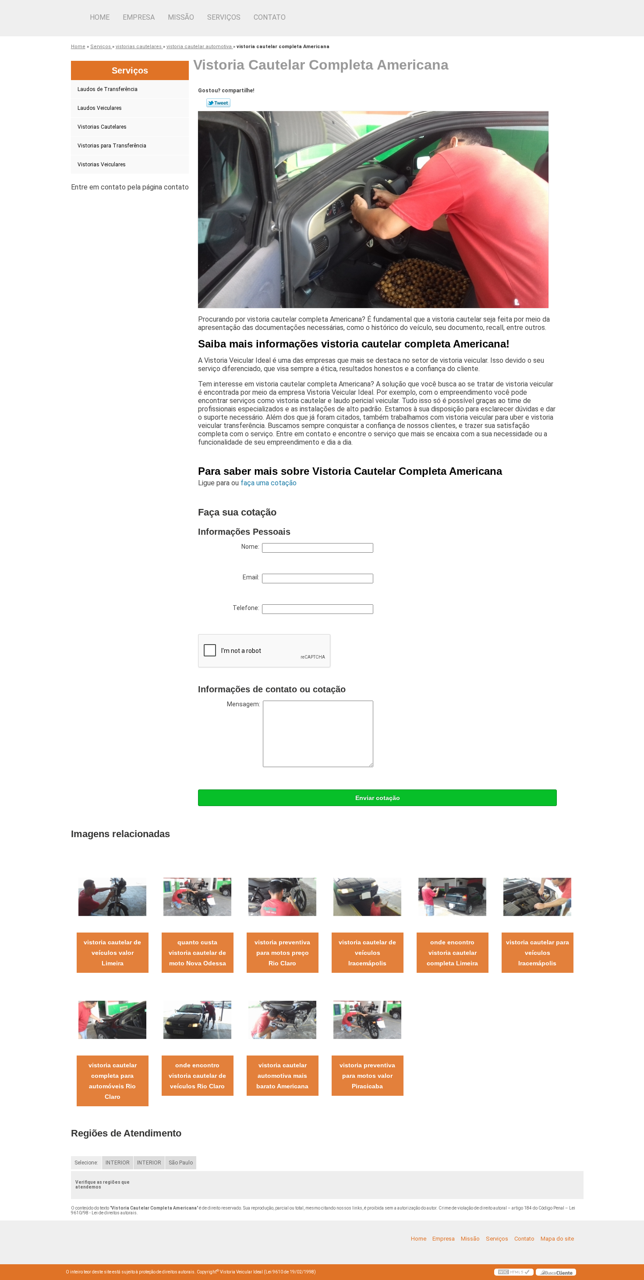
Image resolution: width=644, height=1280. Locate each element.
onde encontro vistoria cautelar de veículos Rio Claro (197, 1076)
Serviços (224, 17)
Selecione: (86, 1163)
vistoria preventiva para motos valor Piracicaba (367, 1076)
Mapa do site (557, 1238)
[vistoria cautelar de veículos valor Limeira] (112, 896)
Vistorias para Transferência (112, 146)
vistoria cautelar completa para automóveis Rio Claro (112, 1081)
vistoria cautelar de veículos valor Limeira (112, 953)
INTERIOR (118, 1163)
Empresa (139, 17)
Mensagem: (245, 704)
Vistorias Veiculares (102, 164)
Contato (270, 17)
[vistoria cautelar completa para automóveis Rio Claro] (112, 1019)
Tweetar (218, 102)
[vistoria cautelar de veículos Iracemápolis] (367, 896)
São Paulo (181, 1163)
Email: (252, 577)
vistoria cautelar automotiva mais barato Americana (282, 1076)
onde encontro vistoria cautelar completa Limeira (452, 953)
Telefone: (247, 607)
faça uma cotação (269, 483)
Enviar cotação (377, 797)
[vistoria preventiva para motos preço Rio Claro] (282, 896)
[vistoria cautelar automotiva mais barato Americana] (282, 1019)
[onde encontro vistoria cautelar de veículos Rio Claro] (197, 1019)
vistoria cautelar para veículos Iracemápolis (537, 953)
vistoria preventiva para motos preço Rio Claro (282, 953)
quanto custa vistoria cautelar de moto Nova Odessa (197, 953)
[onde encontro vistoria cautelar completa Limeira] (452, 896)
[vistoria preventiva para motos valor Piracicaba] (367, 1019)
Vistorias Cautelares (102, 127)
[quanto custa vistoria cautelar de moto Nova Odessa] (197, 896)
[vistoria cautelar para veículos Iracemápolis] (537, 896)
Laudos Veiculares (100, 108)
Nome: (251, 546)
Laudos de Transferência (108, 89)
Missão (181, 17)
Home (100, 17)
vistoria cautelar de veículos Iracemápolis (367, 953)
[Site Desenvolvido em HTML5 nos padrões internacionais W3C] (514, 1272)
